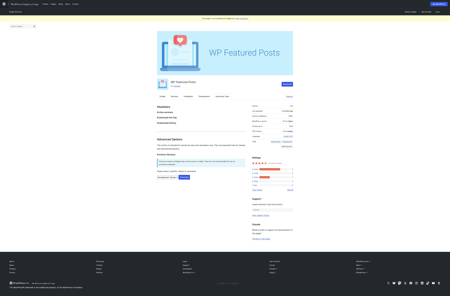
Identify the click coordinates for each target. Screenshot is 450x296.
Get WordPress (439, 4)
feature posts (276, 142)
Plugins (99, 269)
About (11, 261)
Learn (185, 261)
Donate (273, 269)
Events (272, 265)
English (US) (288, 136)
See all (290, 190)
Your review (257, 190)
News (11, 265)
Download (287, 84)
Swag (273, 273)
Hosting (12, 269)
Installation (188, 96)
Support (289, 96)
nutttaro (177, 86)
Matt (359, 265)
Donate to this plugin (261, 239)
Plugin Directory (15, 12)
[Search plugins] (34, 26)
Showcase (100, 261)
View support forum (260, 215)
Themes (99, 265)
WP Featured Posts (183, 82)
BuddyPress (362, 273)
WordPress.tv (189, 273)
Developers (187, 269)
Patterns (99, 273)
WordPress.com (363, 261)
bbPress (360, 269)
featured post (287, 142)
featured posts (287, 146)
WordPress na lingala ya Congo (43, 283)
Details (162, 96)
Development (204, 96)
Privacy (12, 273)
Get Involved (275, 261)
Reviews (174, 96)
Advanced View (222, 96)
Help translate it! (242, 18)
